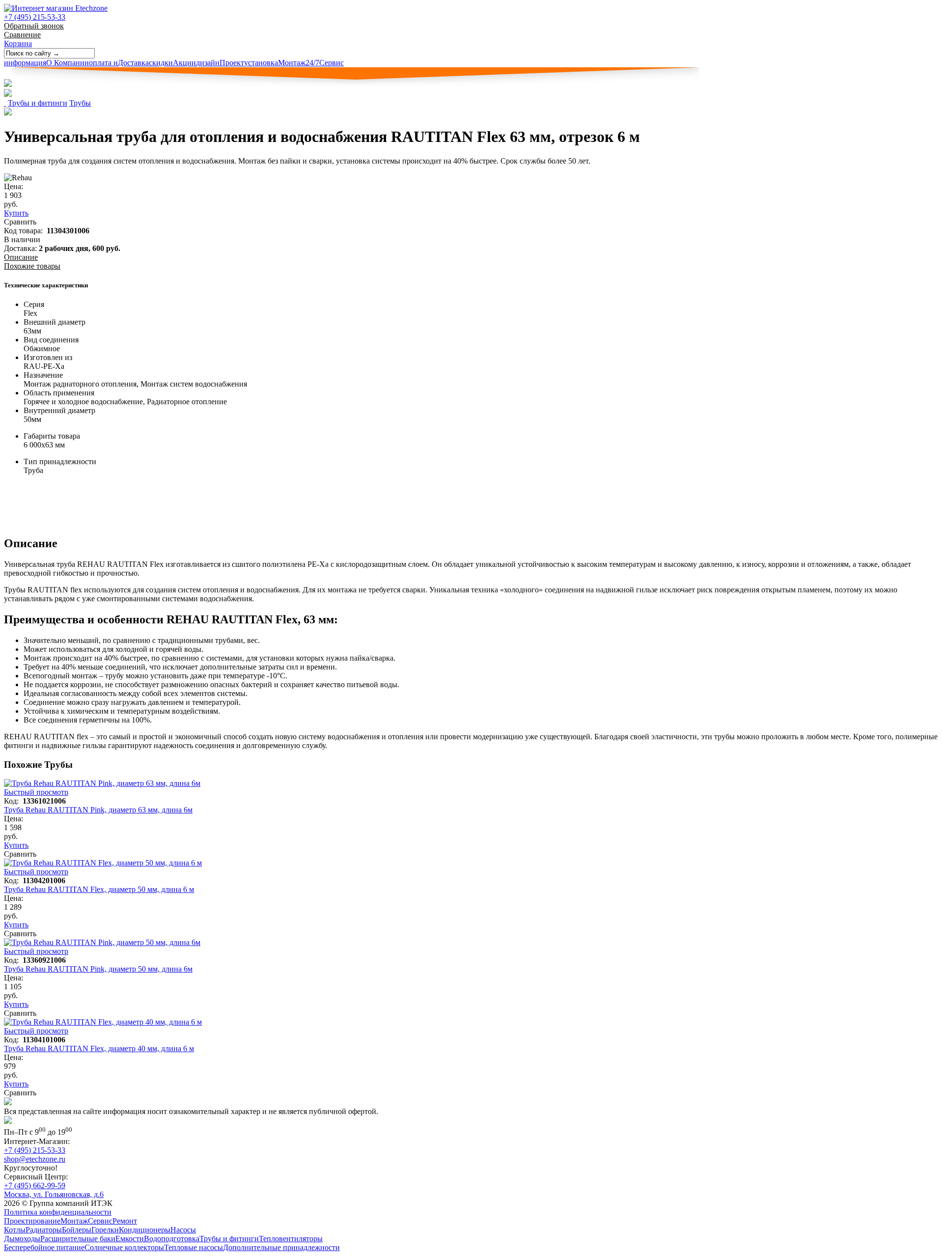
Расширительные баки (77, 1238)
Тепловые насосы (193, 1247)
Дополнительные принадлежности (281, 1247)
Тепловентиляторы (291, 1238)
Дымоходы (22, 1238)
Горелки (105, 1230)
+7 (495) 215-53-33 (34, 17)
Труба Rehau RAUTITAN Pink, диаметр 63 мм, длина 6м (98, 810)
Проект (220, 62)
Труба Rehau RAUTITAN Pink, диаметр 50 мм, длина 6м (98, 969)
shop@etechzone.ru (34, 1159)
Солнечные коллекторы (124, 1247)
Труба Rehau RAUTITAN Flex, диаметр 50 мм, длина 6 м (99, 889)
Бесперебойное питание (44, 1247)
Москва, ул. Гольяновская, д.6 (54, 1194)
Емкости (129, 1238)
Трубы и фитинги (37, 103)
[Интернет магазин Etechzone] (56, 8)
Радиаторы (44, 1230)
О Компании (46, 62)
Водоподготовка (171, 1238)
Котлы (15, 1230)
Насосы (183, 1230)
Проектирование (32, 1221)
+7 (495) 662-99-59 (34, 1185)
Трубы (80, 103)
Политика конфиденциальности (57, 1212)
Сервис (324, 62)
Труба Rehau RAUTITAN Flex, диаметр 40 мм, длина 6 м (99, 1048)
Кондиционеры (144, 1230)
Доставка (119, 62)
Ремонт (124, 1221)
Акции (172, 62)
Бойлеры (76, 1230)
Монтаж (274, 62)
